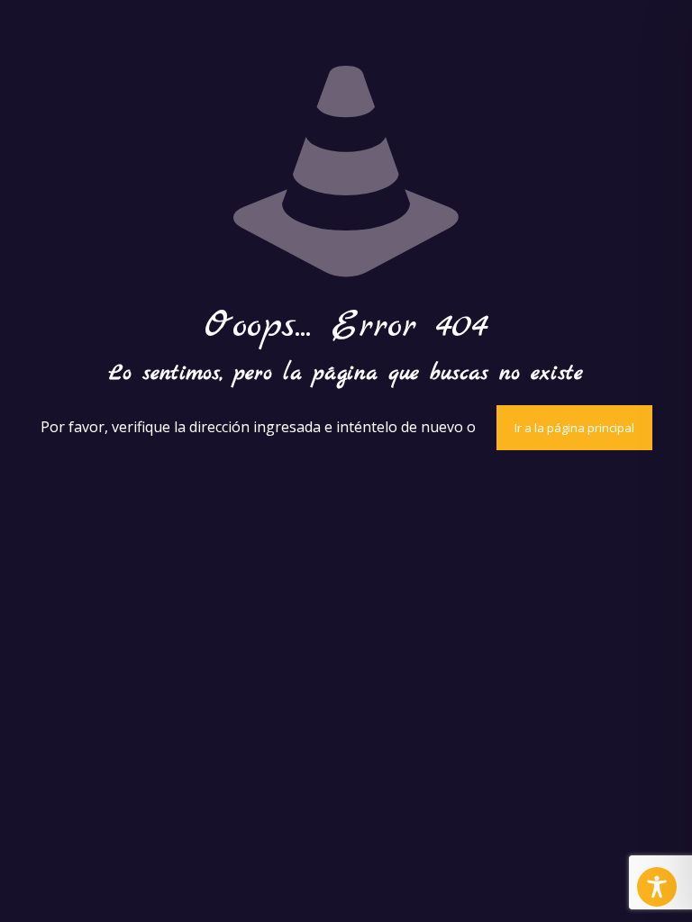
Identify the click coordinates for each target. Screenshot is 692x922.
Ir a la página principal (574, 428)
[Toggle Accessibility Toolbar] (656, 886)
